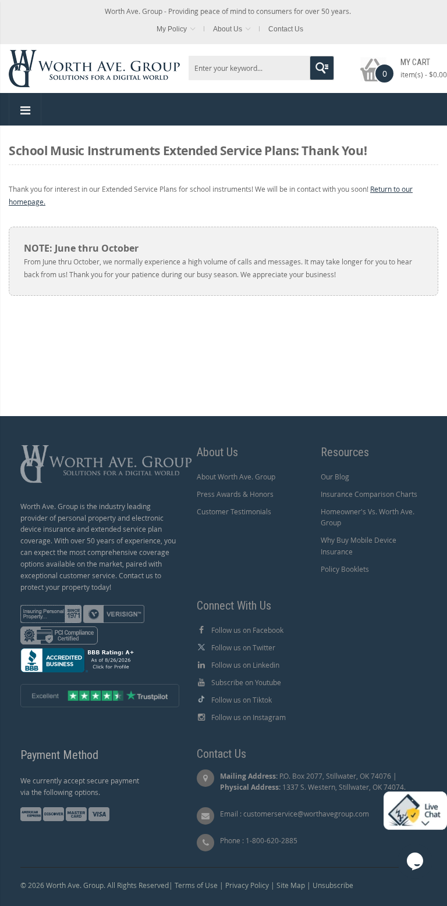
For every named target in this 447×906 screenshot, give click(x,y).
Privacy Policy (247, 885)
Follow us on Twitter (243, 647)
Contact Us (285, 29)
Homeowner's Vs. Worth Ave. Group (367, 517)
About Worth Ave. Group (236, 476)
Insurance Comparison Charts (369, 494)
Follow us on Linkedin (245, 664)
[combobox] (261, 68)
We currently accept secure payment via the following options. (79, 786)
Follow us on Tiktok (241, 699)
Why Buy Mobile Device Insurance (358, 545)
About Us (227, 29)
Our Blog (335, 476)
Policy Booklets (345, 569)
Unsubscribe (333, 885)
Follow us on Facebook (247, 630)
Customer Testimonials (234, 511)
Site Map (290, 885)
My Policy (172, 29)
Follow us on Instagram (248, 717)
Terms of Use (196, 885)
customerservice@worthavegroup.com (306, 813)
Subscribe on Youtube (246, 682)
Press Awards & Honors (235, 494)
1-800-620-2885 (271, 840)
